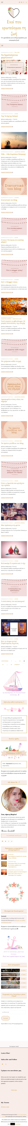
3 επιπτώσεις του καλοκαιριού (13, 601)
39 (20, 661)
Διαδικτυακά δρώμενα (20, 151)
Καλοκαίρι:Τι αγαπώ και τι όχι (13, 563)
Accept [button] (12, 1124)
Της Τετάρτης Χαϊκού (9, 116)
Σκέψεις (16, 113)
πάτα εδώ (14, 1090)
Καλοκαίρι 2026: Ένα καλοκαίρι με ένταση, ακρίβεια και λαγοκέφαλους (16, 865)
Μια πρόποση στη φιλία (10, 525)
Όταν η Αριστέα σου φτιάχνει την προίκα (12, 484)
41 (3, 664)
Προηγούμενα (5, 661)
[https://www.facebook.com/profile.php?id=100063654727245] (2, 1064)
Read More (17, 1124)
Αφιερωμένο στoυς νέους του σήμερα (12, 400)
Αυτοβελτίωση (11, 854)
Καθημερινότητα (11, 869)
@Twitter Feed (5, 1107)
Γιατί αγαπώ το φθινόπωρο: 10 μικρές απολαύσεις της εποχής (13, 322)
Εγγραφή (5, 1018)
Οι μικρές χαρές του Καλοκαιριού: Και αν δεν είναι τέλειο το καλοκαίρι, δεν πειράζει (17, 873)
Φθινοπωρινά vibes (17, 318)
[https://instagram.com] (5, 1064)
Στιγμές (16, 639)
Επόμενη (16, 664)
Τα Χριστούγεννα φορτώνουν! (9, 56)
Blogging (17, 197)
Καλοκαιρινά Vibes (12, 861)
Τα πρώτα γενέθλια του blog (12, 443)
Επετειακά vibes (18, 440)
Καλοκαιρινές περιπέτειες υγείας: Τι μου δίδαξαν (17, 857)
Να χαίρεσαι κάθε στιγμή (11, 361)
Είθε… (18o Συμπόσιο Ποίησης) (13, 154)
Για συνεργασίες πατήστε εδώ (14, 835)
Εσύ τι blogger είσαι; (9, 282)
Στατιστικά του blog (9, 200)
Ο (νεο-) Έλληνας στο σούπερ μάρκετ (12, 241)
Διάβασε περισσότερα (6, 88)
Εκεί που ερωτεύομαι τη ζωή (14, 27)
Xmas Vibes (17, 52)
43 (12, 664)
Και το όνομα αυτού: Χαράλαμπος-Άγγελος (9, 642)
